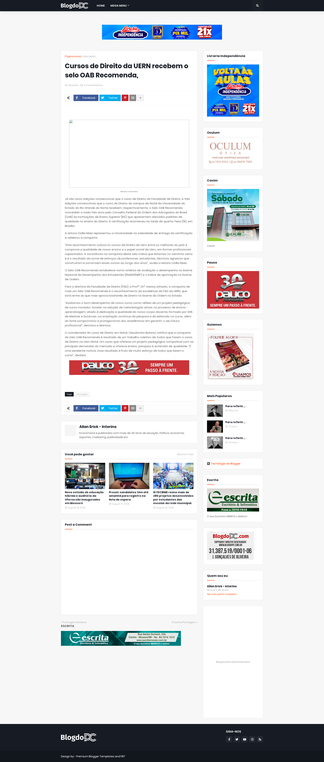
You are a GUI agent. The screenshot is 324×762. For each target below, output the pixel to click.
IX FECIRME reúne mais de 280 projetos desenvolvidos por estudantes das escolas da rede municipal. (173, 498)
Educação (89, 56)
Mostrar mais (185, 454)
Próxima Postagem (184, 622)
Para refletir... (235, 406)
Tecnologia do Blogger (226, 463)
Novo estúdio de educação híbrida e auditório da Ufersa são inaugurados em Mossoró (84, 498)
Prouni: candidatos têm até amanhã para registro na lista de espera (128, 496)
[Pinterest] (125, 98)
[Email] (132, 98)
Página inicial (73, 56)
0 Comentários (93, 85)
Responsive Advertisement (233, 662)
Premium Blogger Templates (95, 756)
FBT (123, 756)
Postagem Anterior (75, 622)
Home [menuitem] (101, 5)
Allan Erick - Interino (98, 426)
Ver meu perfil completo (222, 594)
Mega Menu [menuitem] (118, 5)
